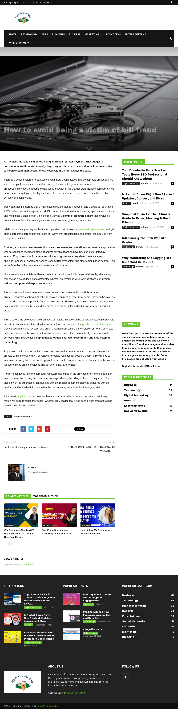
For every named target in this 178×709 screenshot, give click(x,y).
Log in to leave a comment (18, 564)
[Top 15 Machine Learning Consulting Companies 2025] (59, 515)
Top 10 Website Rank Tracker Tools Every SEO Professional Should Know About (144, 174)
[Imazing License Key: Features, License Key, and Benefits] (71, 616)
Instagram (88, 604)
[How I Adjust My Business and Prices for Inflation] (97, 515)
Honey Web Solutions (47, 705)
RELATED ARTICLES (17, 496)
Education (113, 34)
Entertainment (135, 34)
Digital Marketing (131, 183)
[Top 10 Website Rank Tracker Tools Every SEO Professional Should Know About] (12, 599)
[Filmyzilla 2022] (71, 634)
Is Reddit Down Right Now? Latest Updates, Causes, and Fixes (38, 618)
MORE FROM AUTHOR (45, 496)
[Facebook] (171, 2)
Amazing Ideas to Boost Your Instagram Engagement (97, 597)
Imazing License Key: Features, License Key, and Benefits (97, 614)
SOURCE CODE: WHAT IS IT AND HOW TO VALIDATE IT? (91, 449)
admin (10, 138)
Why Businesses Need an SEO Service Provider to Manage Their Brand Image (19, 533)
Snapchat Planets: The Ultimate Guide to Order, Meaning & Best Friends (146, 218)
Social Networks (136, 410)
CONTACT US (143, 351)
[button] (170, 38)
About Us (37, 2)
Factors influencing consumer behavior (26, 447)
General (126, 203)
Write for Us (49, 2)
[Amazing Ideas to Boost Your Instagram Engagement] (71, 599)
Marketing (91, 34)
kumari (140, 246)
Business (74, 34)
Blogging (58, 34)
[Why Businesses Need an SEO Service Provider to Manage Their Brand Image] (21, 515)
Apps (45, 34)
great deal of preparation (91, 229)
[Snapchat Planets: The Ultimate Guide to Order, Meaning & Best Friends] (12, 637)
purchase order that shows (97, 324)
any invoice (23, 396)
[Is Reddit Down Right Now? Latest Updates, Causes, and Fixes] (12, 619)
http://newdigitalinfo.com (38, 472)
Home (13, 34)
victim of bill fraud (23, 416)
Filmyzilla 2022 (92, 629)
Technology (29, 34)
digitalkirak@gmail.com (74, 692)
